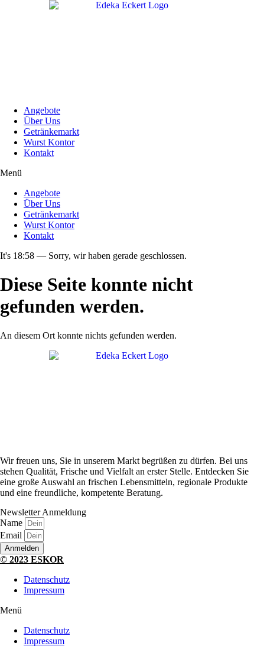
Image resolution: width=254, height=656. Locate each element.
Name (12, 523)
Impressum (44, 590)
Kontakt (39, 153)
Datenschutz (47, 579)
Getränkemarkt (51, 131)
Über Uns (42, 121)
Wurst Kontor (49, 142)
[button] (127, 173)
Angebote (42, 110)
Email (12, 535)
